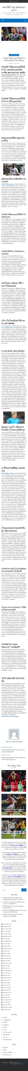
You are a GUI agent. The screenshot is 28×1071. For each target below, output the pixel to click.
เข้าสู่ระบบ (5, 1047)
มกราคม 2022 (6, 973)
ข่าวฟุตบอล (6, 1025)
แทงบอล (5, 1037)
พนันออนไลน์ (6, 1034)
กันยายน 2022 (6, 953)
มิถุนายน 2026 (6, 926)
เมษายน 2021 (6, 995)
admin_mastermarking (14, 742)
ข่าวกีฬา (5, 1022)
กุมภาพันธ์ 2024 (7, 929)
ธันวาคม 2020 (6, 1005)
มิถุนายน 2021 (6, 990)
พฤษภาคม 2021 (7, 992)
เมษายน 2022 (6, 965)
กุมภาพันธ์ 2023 (7, 941)
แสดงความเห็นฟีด (7, 1052)
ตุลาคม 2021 (6, 980)
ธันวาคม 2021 (6, 975)
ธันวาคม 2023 (6, 934)
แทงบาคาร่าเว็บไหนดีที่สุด (14, 876)
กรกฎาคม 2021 (7, 987)
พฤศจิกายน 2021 (7, 978)
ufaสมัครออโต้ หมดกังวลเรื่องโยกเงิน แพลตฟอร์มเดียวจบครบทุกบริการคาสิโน (13, 898)
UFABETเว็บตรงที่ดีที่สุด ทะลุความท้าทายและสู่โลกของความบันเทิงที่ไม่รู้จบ (14, 911)
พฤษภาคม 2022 (7, 963)
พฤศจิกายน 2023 (7, 936)
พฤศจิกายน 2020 (7, 1007)
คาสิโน (4, 1027)
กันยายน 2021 (6, 983)
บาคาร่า (5, 1030)
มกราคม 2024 (6, 931)
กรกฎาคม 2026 (7, 924)
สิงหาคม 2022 (6, 956)
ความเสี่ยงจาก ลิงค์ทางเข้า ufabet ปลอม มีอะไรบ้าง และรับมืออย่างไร (13, 902)
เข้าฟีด (4, 1050)
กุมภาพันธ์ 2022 (7, 970)
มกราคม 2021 (6, 1002)
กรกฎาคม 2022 (7, 958)
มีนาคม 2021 (6, 997)
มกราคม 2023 (6, 943)
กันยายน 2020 (6, 1009)
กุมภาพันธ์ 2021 (7, 1000)
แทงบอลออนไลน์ (7, 1039)
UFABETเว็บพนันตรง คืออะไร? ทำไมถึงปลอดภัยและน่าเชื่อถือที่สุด (13, 915)
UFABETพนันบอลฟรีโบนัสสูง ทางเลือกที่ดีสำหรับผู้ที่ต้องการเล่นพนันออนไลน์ (13, 833)
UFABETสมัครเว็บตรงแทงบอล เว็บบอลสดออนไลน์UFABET (13, 907)
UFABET (5, 1017)
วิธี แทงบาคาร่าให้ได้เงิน (17, 845)
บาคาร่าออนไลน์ (7, 1032)
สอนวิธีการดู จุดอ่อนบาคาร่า (14, 9)
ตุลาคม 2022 (6, 951)
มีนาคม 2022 (6, 968)
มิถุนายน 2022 (6, 961)
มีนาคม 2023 (6, 939)
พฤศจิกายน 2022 (7, 948)
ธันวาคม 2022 (6, 946)
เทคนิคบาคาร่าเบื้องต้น (12, 854)
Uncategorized (14, 55)
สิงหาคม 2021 (6, 985)
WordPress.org (7, 1055)
